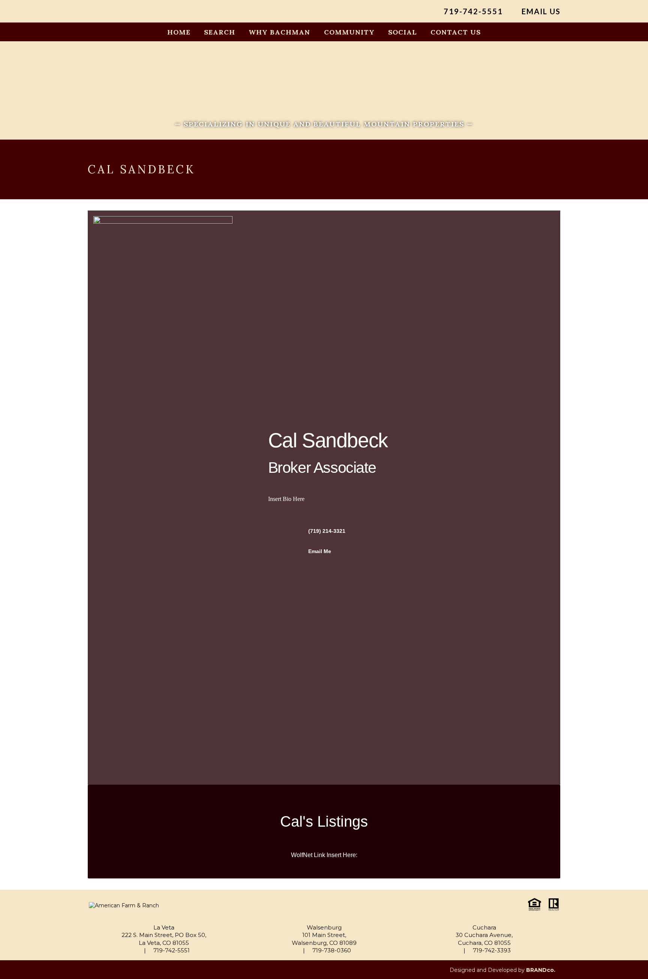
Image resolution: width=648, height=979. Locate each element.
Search (219, 32)
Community (349, 32)
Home (178, 32)
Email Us (540, 11)
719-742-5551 (472, 11)
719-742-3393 (491, 950)
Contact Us (455, 32)
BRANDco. (540, 970)
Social (402, 32)
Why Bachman (279, 32)
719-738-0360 (331, 950)
